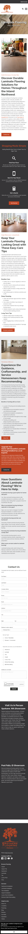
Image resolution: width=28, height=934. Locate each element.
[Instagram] (5, 858)
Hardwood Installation (7, 886)
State (2, 621)
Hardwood (7, 649)
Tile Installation (5, 890)
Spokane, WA (4, 117)
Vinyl (2, 879)
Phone (2, 595)
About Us (3, 903)
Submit (14, 689)
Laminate (7, 652)
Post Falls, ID (20, 117)
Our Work (3, 914)
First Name (3, 576)
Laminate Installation (6, 888)
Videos (3, 918)
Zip (15, 621)
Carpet (6, 657)
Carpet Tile (4, 868)
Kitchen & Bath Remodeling (8, 897)
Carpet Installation (6, 892)
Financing (3, 908)
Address (3, 608)
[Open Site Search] (23, 9)
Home (9, 25)
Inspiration (4, 916)
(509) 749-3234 (24, 1)
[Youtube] (9, 858)
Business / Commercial (10, 640)
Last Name (3, 582)
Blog (2, 910)
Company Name (5, 589)
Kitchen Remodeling (9, 662)
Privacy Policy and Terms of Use (9, 928)
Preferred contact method (7, 627)
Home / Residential (9, 637)
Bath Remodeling (9, 664)
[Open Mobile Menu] (26, 9)
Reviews (3, 912)
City (2, 614)
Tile (6, 654)
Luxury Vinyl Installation (7, 895)
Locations (3, 905)
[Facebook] (2, 858)
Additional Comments (6, 669)
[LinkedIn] (12, 858)
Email (2, 601)
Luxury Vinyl (7, 659)
